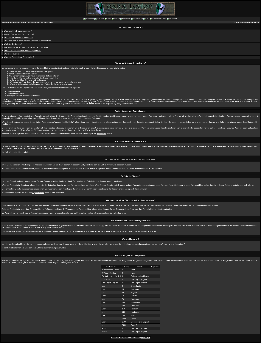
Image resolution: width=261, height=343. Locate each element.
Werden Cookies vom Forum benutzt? (19, 34)
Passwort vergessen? (71, 165)
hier (19, 152)
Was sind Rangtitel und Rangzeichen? (19, 57)
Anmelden (246, 22)
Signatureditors (38, 193)
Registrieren (255, 22)
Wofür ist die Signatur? (13, 44)
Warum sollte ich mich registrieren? (18, 31)
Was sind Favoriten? (12, 54)
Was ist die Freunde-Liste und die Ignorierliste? (22, 51)
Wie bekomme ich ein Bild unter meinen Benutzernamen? (26, 47)
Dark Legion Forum (8, 22)
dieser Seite (101, 134)
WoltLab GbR (145, 338)
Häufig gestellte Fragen (24, 22)
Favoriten (11, 248)
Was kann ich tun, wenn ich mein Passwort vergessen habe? (28, 41)
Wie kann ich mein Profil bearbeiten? (18, 38)
